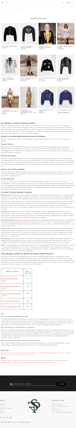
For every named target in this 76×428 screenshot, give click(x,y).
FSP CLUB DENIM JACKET (65, 110)
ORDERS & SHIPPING (57, 404)
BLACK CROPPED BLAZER (9, 46)
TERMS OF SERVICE (56, 410)
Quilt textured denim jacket (46, 110)
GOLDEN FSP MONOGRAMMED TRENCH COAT (10, 111)
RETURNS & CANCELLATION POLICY (60, 406)
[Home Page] (34, 406)
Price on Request (63, 112)
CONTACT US (55, 408)
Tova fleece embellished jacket (47, 78)
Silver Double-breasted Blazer (12, 306)
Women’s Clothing (7, 353)
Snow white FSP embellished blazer (8, 78)
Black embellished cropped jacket (64, 78)
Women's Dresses (20, 353)
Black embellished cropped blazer (27, 46)
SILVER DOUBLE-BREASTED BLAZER (65, 46)
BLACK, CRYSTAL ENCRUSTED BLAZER (45, 46)
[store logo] (37, 2)
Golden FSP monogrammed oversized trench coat (28, 111)
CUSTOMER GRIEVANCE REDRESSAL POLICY (62, 412)
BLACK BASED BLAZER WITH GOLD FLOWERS (29, 78)
